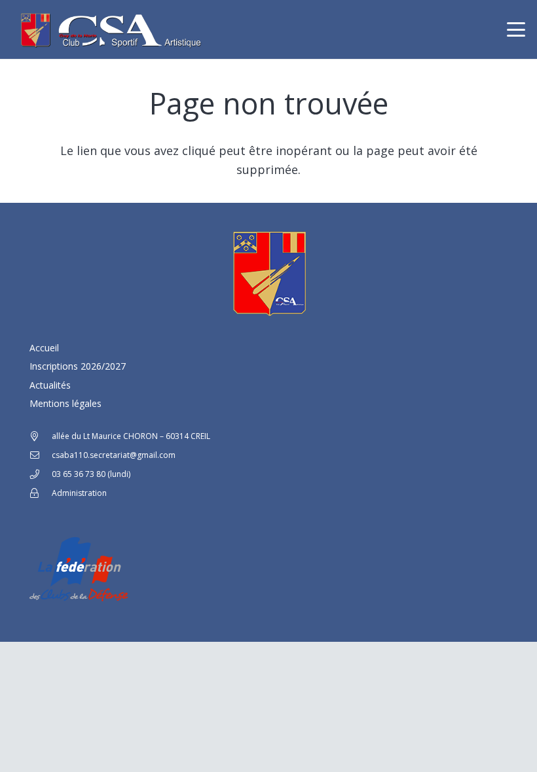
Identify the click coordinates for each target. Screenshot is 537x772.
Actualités (50, 385)
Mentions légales (65, 403)
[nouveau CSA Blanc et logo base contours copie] (108, 29)
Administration (79, 493)
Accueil (44, 348)
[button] (516, 29)
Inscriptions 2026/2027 (77, 366)
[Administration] (40, 493)
